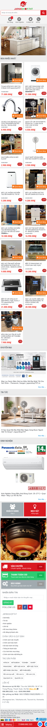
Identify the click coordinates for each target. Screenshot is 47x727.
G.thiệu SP (29, 22)
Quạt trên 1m (19, 678)
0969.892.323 (26, 724)
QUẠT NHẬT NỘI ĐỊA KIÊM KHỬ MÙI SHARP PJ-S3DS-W (35, 158)
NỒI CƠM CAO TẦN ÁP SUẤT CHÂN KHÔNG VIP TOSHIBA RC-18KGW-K (11, 336)
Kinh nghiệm (20, 22)
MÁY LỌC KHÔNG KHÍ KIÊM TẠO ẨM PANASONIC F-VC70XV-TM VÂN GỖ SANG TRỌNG (10, 230)
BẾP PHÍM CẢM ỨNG (10, 670)
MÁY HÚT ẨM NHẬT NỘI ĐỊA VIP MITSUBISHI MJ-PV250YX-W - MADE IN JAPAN (35, 229)
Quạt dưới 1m (7, 678)
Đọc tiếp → (42, 387)
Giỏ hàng (10, 20)
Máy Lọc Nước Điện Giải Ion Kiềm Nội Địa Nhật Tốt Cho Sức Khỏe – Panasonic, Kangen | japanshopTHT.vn (22, 382)
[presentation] (5, 45)
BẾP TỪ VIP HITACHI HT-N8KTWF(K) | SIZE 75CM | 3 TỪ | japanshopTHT (10, 300)
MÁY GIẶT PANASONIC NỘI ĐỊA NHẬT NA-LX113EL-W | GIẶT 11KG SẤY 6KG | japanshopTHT (34, 89)
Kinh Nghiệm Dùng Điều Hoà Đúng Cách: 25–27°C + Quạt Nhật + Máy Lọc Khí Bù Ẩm (23, 494)
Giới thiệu (6, 618)
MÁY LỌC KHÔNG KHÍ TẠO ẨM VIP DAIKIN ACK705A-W (34, 193)
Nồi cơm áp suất (8, 674)
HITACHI (6, 662)
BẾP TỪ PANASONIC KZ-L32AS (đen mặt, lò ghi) (33, 264)
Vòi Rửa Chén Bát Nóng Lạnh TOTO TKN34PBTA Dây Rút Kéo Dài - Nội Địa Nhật (11, 123)
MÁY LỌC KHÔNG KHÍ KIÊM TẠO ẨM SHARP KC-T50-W (10, 193)
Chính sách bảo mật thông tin (12, 654)
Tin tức (5, 621)
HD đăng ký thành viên (10, 632)
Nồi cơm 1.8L (30, 674)
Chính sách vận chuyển (11, 640)
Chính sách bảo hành (10, 643)
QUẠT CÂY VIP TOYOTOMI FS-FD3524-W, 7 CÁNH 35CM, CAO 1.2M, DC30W (35, 123)
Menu (8, 724)
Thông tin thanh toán (10, 648)
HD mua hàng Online (10, 629)
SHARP (32, 662)
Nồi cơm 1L (20, 674)
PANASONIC (7, 666)
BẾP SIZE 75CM (32, 666)
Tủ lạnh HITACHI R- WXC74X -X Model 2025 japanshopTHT (11, 87)
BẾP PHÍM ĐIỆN (25, 670)
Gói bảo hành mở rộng (10, 646)
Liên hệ (5, 626)
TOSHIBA (25, 662)
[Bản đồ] (33, 689)
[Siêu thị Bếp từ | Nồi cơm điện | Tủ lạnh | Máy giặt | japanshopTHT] (23, 5)
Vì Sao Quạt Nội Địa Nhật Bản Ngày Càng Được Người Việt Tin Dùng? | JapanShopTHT (22, 431)
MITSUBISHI (15, 662)
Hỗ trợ (38, 22)
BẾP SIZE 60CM (19, 666)
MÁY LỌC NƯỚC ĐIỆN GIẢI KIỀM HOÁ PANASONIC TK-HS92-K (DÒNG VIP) (34, 300)
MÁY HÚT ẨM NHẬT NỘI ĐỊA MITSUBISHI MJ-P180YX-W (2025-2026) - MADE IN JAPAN (11, 265)
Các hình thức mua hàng (11, 651)
